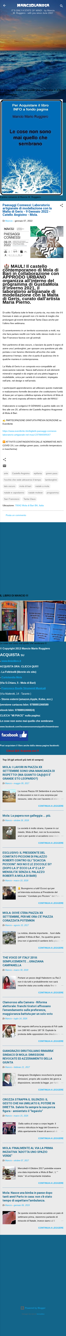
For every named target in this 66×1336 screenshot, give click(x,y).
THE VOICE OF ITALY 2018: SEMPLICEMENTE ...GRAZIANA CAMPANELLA (23, 961)
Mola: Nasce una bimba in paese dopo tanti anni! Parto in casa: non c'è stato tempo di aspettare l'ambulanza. (27, 1196)
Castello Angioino (21, 473)
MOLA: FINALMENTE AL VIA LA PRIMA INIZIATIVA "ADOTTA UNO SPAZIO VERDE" (28, 1151)
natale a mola (42, 486)
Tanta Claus (30, 499)
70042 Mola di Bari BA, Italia (29, 505)
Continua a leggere (50, 806)
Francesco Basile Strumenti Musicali (23, 688)
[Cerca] (61, 6)
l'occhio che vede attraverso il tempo (22, 479)
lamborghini (51, 479)
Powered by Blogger (34, 1308)
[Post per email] (4, 467)
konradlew (40, 1314)
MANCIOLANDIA (33, 5)
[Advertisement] (33, 52)
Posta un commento (16, 515)
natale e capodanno (14, 492)
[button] (61, 205)
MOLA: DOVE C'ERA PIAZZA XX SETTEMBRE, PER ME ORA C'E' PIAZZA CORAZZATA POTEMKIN (28, 916)
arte (6, 473)
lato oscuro (9, 486)
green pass (51, 473)
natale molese (35, 492)
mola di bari (25, 486)
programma (53, 492)
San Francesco (11, 499)
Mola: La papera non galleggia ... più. (27, 815)
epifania (38, 473)
